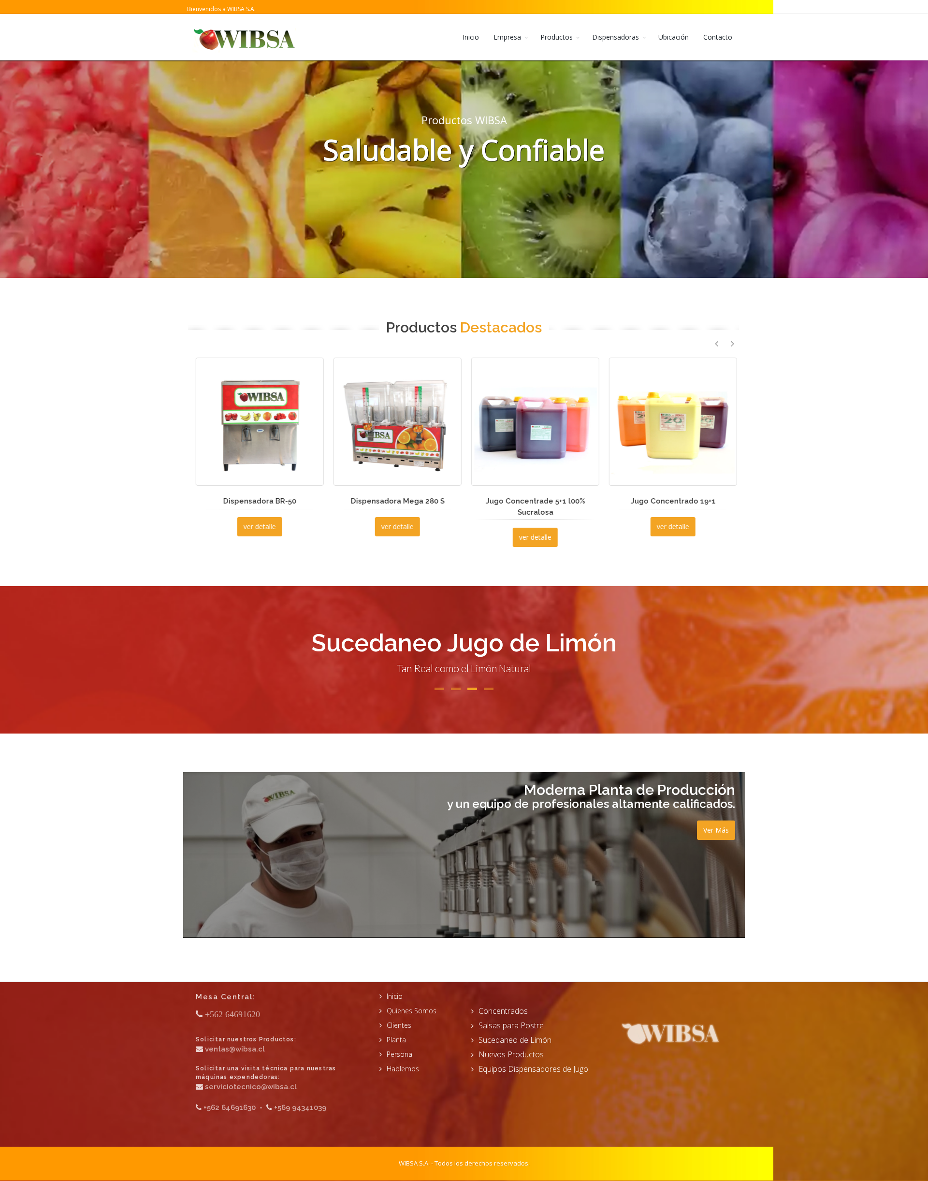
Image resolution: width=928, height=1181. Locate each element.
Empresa (507, 37)
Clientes (399, 1025)
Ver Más (716, 830)
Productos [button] (556, 37)
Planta (396, 1039)
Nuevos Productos (511, 1054)
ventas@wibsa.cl (235, 1049)
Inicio (471, 37)
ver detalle (257, 526)
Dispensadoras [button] (615, 37)
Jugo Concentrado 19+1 (533, 501)
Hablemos (403, 1068)
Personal (400, 1054)
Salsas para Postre (511, 1025)
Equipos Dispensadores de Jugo (533, 1069)
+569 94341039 (300, 1107)
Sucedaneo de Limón (514, 1040)
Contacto (717, 37)
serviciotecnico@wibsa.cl (251, 1086)
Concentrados (503, 1011)
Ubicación (673, 37)
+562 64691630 (229, 1107)
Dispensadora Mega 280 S (257, 501)
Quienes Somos (411, 1010)
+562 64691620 (232, 1014)
